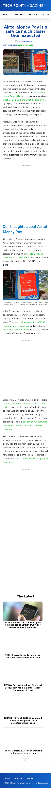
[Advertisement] (25, 193)
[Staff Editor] (17, 41)
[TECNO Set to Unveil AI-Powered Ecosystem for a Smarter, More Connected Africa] (22, 674)
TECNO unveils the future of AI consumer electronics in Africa (23, 656)
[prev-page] (23, 760)
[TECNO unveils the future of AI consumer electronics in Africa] (22, 644)
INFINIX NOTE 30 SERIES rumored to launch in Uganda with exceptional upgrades (23, 720)
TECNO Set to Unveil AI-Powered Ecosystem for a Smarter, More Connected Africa (23, 687)
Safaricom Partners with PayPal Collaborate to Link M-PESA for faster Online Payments (22, 625)
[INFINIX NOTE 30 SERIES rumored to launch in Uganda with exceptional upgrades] (22, 707)
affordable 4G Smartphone (16, 329)
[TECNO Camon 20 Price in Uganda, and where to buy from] (22, 739)
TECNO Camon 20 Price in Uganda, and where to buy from (22, 752)
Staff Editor (26, 41)
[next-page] (27, 760)
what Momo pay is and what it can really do (24, 99)
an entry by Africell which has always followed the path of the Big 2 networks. (25, 425)
